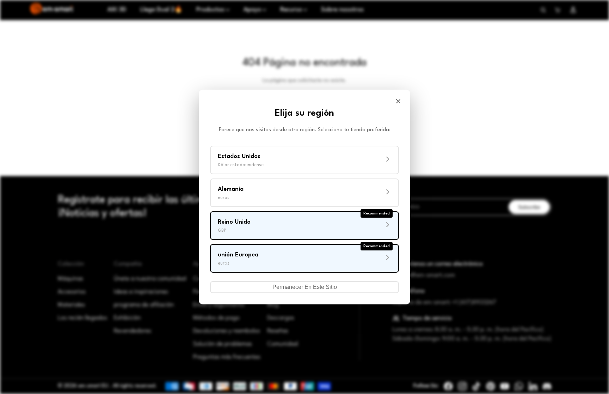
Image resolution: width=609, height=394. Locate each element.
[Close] (398, 101)
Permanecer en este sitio (304, 287)
